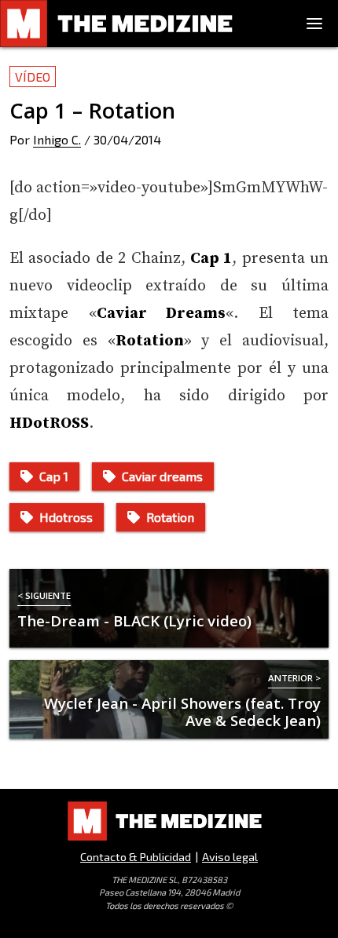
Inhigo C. (57, 139)
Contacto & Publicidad (135, 856)
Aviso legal (230, 856)
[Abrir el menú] (314, 23)
